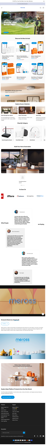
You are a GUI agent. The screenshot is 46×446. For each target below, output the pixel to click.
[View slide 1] (21, 185)
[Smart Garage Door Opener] (9, 110)
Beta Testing (14, 415)
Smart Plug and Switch (4, 417)
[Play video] (22, 301)
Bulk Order (14, 413)
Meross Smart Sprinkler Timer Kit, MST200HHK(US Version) (22, 57)
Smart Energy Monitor (5, 419)
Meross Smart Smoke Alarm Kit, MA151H (21, 78)
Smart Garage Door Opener (4, 408)
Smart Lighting (4, 421)
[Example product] (9, 166)
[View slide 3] (24, 185)
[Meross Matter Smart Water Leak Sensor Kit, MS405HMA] (33, 167)
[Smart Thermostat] (27, 110)
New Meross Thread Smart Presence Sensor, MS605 (37, 78)
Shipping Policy (15, 416)
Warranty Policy (15, 418)
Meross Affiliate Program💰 (15, 408)
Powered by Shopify (27, 442)
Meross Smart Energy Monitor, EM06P (36, 56)
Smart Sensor (3, 409)
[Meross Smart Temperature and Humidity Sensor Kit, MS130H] (22, 165)
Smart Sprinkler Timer (5, 415)
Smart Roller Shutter (5, 413)
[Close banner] (44, 1)
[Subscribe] (24, 433)
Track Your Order (15, 411)
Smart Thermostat (4, 411)
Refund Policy (15, 420)
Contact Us (14, 409)
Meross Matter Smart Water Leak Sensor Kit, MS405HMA (8, 57)
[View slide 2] (22, 185)
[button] (43, 314)
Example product (22, 181)
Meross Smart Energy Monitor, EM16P (6, 78)
